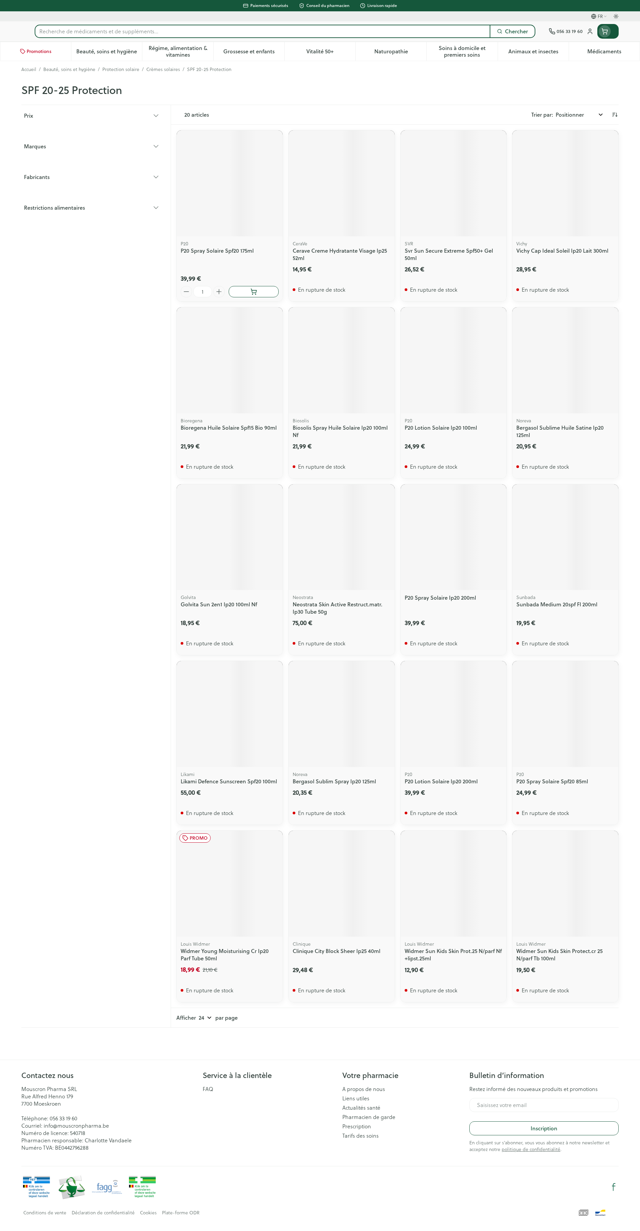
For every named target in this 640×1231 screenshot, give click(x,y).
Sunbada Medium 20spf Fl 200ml (556, 604)
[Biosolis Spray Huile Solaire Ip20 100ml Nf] (342, 360)
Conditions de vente (44, 1212)
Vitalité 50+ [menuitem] (330, 52)
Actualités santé (361, 1107)
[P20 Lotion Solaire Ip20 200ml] (454, 714)
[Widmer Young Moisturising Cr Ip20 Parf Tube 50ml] (230, 884)
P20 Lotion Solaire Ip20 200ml (441, 781)
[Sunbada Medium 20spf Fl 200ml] (565, 537)
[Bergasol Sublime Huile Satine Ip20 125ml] (565, 360)
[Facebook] (614, 1187)
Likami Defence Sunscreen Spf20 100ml (229, 781)
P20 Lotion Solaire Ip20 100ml (441, 427)
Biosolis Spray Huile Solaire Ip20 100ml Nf (340, 431)
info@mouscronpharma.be (76, 1125)
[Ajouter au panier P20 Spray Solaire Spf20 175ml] (254, 291)
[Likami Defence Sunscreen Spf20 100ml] (230, 714)
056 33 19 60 (63, 1118)
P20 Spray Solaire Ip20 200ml (440, 597)
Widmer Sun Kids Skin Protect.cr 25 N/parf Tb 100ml (559, 954)
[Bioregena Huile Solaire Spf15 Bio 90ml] (230, 360)
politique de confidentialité (531, 1149)
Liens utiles (355, 1098)
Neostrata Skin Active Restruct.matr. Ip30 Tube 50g (337, 607)
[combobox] (262, 31)
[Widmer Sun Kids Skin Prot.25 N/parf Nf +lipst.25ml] (454, 884)
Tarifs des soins (360, 1135)
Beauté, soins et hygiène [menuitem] (109, 52)
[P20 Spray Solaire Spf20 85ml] (565, 714)
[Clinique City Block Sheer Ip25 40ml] (342, 884)
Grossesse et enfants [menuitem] (253, 52)
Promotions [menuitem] (39, 51)
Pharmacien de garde (368, 1117)
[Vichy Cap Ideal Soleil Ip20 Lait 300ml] (565, 183)
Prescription (356, 1126)
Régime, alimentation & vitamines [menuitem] (181, 51)
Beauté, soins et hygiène (69, 69)
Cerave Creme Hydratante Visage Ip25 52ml (340, 254)
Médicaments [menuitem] (613, 52)
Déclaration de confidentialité (103, 1212)
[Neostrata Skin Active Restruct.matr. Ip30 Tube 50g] (342, 537)
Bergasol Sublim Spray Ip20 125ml (334, 781)
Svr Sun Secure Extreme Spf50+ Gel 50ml (449, 254)
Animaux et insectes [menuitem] (538, 52)
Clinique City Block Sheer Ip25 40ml (336, 951)
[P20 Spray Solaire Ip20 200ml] (454, 537)
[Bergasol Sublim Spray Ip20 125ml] (342, 714)
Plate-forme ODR (180, 1212)
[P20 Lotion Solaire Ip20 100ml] (454, 360)
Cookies (148, 1212)
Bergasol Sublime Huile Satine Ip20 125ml (560, 431)
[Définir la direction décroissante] (615, 115)
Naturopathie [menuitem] (400, 52)
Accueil (28, 69)
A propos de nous (363, 1089)
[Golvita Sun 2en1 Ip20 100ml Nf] (230, 537)
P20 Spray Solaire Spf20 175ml (217, 250)
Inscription (544, 1128)
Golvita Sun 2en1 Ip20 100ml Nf (219, 604)
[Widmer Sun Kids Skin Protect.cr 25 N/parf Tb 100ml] (565, 884)
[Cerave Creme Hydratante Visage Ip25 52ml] (342, 183)
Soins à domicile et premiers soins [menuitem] (468, 51)
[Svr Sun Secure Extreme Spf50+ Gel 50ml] (454, 183)
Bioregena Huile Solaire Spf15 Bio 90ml (229, 427)
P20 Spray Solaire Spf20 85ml (552, 781)
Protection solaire (120, 69)
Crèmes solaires (163, 69)
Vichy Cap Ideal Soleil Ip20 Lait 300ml (562, 250)
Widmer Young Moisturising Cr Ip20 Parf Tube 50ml (225, 954)
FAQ (208, 1089)
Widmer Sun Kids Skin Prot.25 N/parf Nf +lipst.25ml (453, 954)
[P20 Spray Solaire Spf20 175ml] (230, 183)
